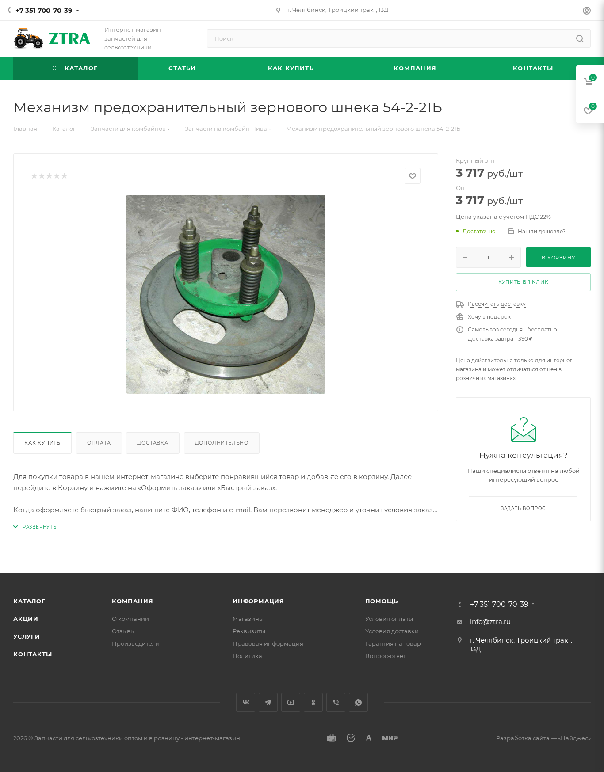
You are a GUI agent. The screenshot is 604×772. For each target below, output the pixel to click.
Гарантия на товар (393, 643)
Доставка (152, 443)
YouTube (290, 702)
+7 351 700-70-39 (44, 10)
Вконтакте (245, 702)
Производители (136, 643)
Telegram (268, 702)
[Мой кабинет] (587, 11)
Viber (335, 702)
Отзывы (123, 631)
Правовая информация (268, 643)
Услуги (26, 636)
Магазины (248, 618)
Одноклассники (313, 702)
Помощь (381, 601)
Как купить (42, 443)
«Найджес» (574, 738)
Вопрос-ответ (385, 655)
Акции (25, 618)
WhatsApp (358, 702)
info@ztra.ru (490, 621)
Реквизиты (249, 631)
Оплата (99, 443)
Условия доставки (392, 631)
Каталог (29, 601)
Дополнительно (221, 443)
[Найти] (580, 38)
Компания (132, 601)
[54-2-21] (225, 294)
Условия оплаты (389, 618)
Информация (258, 601)
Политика (247, 655)
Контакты (32, 654)
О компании (130, 618)
